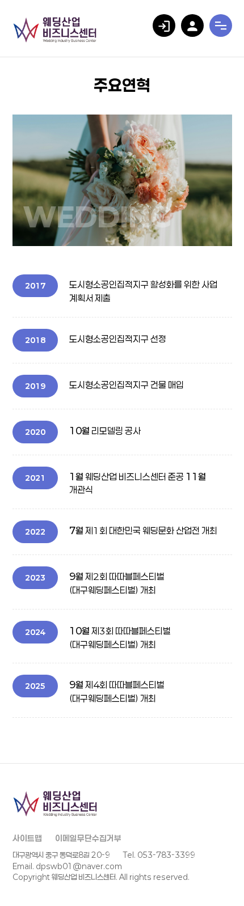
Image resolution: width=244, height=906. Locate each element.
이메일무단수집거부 (88, 838)
